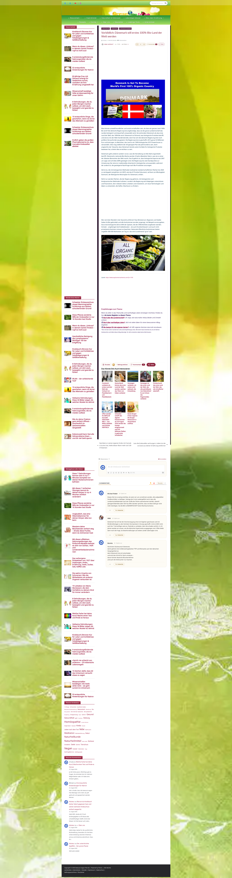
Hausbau (80, 718)
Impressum (91, 870)
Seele (73, 744)
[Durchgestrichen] (116, 473)
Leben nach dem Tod (71, 729)
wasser (75, 749)
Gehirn (84, 714)
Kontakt (84, 870)
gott (76, 718)
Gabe (80, 714)
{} (131, 472)
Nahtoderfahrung (80, 733)
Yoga (86, 749)
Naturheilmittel (72, 740)
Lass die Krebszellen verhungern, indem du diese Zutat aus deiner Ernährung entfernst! (149, 444)
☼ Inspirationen (90, 18)
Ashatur (105, 40)
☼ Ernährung (114, 28)
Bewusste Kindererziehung (70, 709)
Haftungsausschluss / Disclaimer (74, 872)
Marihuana (88, 729)
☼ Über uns (105, 22)
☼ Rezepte (81, 22)
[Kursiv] (111, 473)
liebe (81, 729)
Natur (87, 733)
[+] (134, 472)
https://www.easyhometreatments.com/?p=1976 (119, 277)
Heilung (86, 718)
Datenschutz (100, 870)
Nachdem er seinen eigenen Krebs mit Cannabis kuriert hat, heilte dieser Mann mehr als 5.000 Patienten (115, 445)
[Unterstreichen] (113, 473)
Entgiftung (66, 714)
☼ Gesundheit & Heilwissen (110, 18)
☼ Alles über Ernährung (153, 18)
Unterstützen (76, 870)
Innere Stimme (84, 722)
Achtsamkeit (73, 707)
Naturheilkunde (72, 736)
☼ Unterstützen (149, 22)
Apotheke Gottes (81, 707)
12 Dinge (66, 707)
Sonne (78, 744)
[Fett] (108, 473)
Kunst (83, 726)
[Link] (129, 473)
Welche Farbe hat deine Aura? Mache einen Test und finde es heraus (81, 764)
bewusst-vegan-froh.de (82, 868)
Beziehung (88, 709)
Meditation (69, 733)
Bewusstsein (81, 709)
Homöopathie (72, 721)
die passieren (88, 711)
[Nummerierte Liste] (118, 473)
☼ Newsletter (118, 22)
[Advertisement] (133, 60)
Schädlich (67, 744)
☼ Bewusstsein (74, 18)
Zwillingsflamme (69, 752)
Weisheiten (81, 749)
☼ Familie (92, 22)
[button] (80, 18)
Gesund (90, 714)
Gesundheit (69, 718)
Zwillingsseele (78, 752)
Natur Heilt (84, 741)
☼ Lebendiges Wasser (132, 18)
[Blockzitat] (123, 473)
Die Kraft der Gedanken (77, 711)
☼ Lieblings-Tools (133, 22)
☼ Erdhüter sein (105, 28)
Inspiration (67, 726)
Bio (93, 709)
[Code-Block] (126, 473)
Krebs (78, 725)
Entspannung (74, 714)
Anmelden (163, 459)
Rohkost (91, 741)
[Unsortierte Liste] (121, 473)
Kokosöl (74, 726)
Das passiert (67, 711)
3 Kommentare (122, 40)
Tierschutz (84, 744)
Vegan (68, 748)
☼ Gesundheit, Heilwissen (125, 28)
